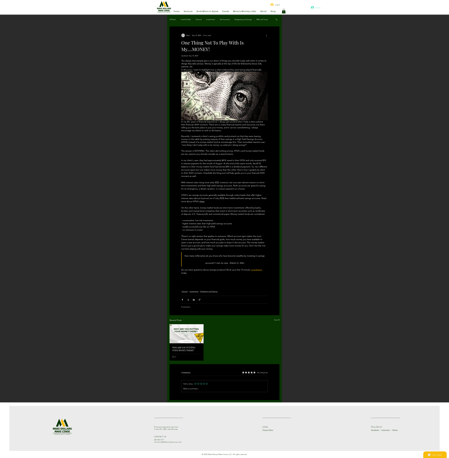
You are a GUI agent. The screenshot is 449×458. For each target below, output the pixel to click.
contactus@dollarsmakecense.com (168, 442)
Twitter (395, 430)
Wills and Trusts (262, 19)
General (198, 19)
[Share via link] (199, 300)
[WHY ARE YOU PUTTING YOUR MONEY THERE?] (187, 333)
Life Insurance (225, 19)
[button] (284, 11)
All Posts (173, 19)
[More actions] (266, 35)
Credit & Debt (185, 19)
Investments (210, 19)
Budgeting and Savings (243, 19)
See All (276, 320)
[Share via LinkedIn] (194, 300)
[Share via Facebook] (182, 300)
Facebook (375, 430)
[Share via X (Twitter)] (188, 300)
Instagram (386, 430)
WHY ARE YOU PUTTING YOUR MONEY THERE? (183, 349)
